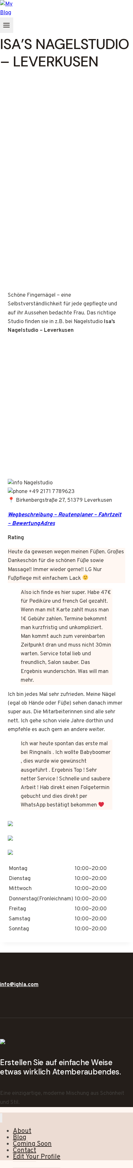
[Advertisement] (66, 209)
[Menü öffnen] (6, 25)
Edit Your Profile (36, 1157)
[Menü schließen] (1, 1118)
